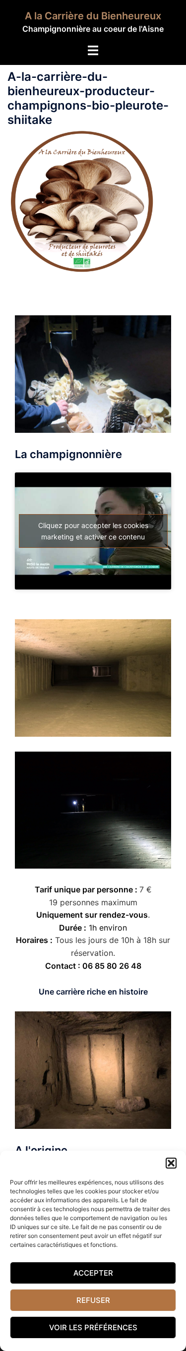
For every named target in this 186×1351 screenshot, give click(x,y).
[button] (171, 1163)
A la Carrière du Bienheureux (93, 16)
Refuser (93, 1300)
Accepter (93, 1273)
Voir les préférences (93, 1327)
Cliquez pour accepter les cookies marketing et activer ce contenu (93, 531)
